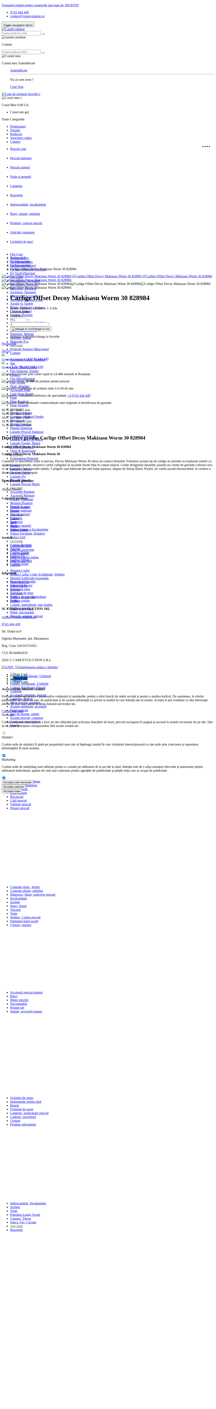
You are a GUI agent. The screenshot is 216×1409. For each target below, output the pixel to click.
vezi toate (16, 345)
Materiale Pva (19, 341)
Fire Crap (16, 254)
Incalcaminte (18, 898)
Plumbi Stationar (21, 428)
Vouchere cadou (21, 138)
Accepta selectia (13, 786)
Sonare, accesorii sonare (26, 1011)
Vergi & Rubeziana (23, 451)
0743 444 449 (19, 12)
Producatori (18, 126)
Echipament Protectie (24, 458)
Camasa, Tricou (20, 1218)
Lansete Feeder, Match (25, 443)
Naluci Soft (17, 537)
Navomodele (18, 1004)
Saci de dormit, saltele (24, 714)
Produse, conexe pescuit (26, 223)
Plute (13, 397)
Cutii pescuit (18, 800)
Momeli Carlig (20, 570)
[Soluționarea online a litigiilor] (36, 667)
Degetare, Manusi (22, 334)
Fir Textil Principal (22, 273)
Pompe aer (17, 1007)
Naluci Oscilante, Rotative (27, 533)
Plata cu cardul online (24, 557)
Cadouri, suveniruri (23, 1117)
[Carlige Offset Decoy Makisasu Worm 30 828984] (36, 276)
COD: (14, 312)
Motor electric (19, 1000)
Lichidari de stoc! (21, 241)
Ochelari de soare (21, 1098)
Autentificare (18, 70)
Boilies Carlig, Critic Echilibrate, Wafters (37, 574)
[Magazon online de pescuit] (13, 29)
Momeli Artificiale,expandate (29, 578)
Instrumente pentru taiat (25, 1101)
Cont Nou (16, 87)
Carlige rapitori (20, 265)
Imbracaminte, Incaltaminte (28, 1203)
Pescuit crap (18, 149)
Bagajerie (16, 195)
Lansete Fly (18, 476)
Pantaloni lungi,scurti (24, 921)
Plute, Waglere (20, 386)
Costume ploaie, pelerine (26, 891)
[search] (43, 34)
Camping (16, 186)
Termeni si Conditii (23, 581)
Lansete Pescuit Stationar (26, 432)
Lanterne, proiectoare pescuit (29, 1113)
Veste (13, 913)
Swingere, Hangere (23, 292)
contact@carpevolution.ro (27, 16)
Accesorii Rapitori (22, 491)
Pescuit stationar (21, 158)
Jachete (15, 902)
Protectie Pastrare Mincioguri (29, 349)
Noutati (15, 130)
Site (12, 363)
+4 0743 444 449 (78, 395)
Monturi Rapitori (21, 503)
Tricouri (15, 909)
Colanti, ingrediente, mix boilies (31, 605)
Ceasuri (15, 1120)
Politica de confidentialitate (28, 597)
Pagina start (18, 257)
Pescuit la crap (19, 506)
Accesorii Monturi (22, 495)
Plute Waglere (19, 405)
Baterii (14, 1105)
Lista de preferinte (22, 549)
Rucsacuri (16, 796)
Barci (13, 996)
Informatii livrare (21, 585)
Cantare (15, 353)
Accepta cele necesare (17, 782)
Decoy (6, 351)
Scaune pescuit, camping (26, 718)
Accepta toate (11, 791)
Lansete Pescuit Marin (25, 484)
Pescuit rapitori (20, 167)
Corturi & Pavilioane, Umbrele (30, 676)
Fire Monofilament (22, 378)
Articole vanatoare (22, 232)
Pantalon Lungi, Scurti (25, 1214)
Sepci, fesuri (18, 906)
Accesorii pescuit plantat (26, 992)
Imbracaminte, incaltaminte (28, 204)
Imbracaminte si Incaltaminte (29, 529)
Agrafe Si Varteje (21, 303)
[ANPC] (8, 667)
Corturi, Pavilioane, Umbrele (29, 683)
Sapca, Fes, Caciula (23, 1222)
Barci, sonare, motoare (25, 214)
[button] (108, 101)
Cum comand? (20, 553)
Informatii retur (20, 589)
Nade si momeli (20, 176)
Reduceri (16, 134)
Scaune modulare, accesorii (28, 706)
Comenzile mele (21, 546)
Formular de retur (21, 593)
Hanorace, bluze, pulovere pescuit (32, 894)
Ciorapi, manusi (20, 925)
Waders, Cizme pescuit (25, 917)
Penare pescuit (19, 808)
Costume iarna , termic (25, 887)
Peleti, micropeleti (22, 612)
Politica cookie (20, 600)
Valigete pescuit (20, 804)
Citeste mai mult (12, 711)
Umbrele (16, 691)
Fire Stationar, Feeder (24, 371)
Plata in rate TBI (21, 561)
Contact (15, 141)
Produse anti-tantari (23, 1124)
